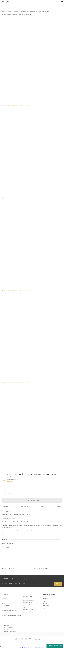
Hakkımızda (5, 598)
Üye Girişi (45, 598)
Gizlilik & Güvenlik (27, 602)
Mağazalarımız (5, 605)
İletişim (3, 603)
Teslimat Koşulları (27, 604)
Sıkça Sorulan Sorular (27, 607)
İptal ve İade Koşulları (28, 609)
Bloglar (3, 601)
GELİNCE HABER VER (32, 500)
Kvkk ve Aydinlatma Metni (8, 608)
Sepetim (45, 601)
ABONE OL (58, 583)
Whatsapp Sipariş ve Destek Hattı (55, 646)
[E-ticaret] (32, 648)
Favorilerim (46, 605)
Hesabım (45, 603)
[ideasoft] (23, 648)
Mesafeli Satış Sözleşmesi (28, 600)
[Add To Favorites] (24, 506)
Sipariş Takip (46, 608)
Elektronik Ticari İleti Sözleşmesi (9, 610)
